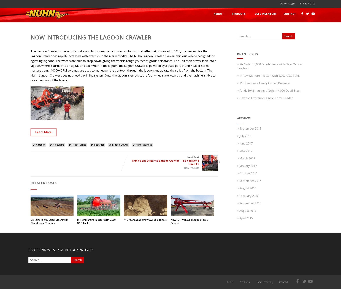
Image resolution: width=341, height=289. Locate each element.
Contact (289, 13)
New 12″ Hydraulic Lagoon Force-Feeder (190, 221)
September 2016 (250, 181)
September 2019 (250, 128)
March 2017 (247, 158)
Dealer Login (287, 3)
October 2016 (248, 173)
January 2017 (248, 166)
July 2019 (245, 136)
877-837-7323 (308, 3)
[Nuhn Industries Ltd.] (48, 20)
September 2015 (250, 203)
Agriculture (58, 144)
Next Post (165, 161)
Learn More (43, 132)
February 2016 (249, 196)
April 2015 (246, 218)
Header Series (79, 144)
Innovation (99, 144)
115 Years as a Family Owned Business (145, 219)
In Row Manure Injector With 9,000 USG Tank (96, 221)
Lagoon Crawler (120, 144)
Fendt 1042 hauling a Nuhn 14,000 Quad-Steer (270, 91)
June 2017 (246, 143)
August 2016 (247, 188)
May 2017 (245, 151)
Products (238, 13)
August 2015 (247, 211)
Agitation (40, 144)
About (218, 13)
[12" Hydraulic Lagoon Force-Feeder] (192, 215)
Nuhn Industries (144, 144)
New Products (191, 167)
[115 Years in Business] (145, 215)
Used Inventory (265, 13)
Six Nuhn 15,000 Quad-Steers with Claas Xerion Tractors (49, 221)
